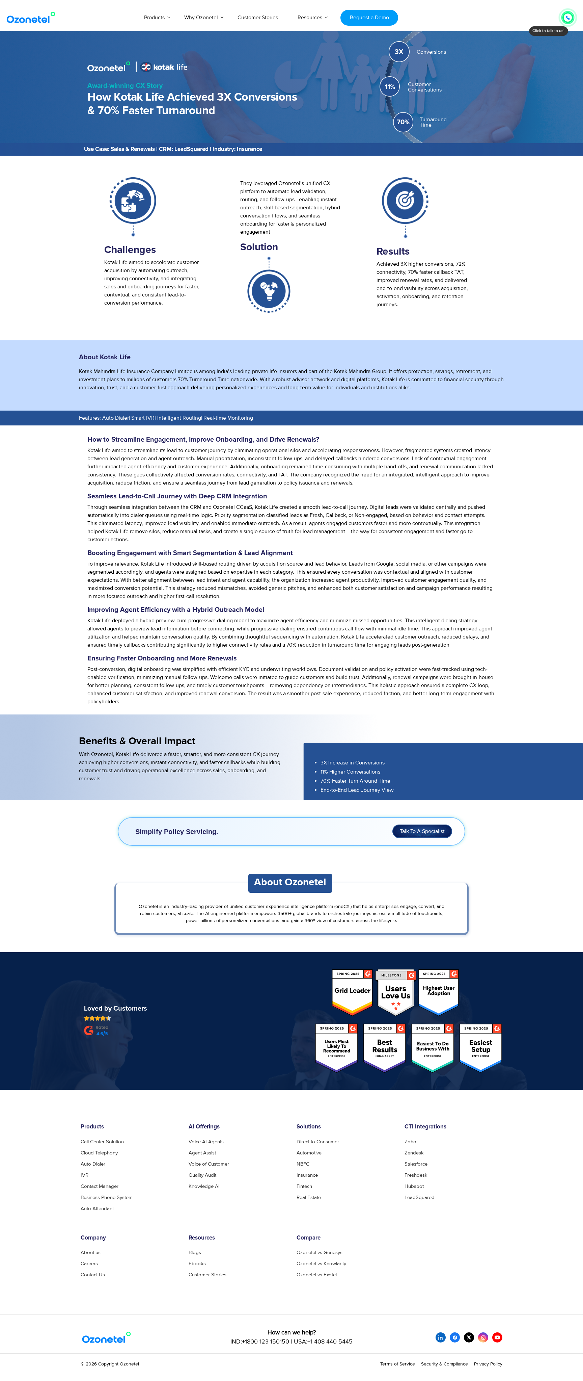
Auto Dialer (93, 1164)
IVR (84, 1175)
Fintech (304, 1186)
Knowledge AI (204, 1186)
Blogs (195, 1252)
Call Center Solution (102, 1141)
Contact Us (93, 1274)
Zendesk (414, 1152)
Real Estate (309, 1197)
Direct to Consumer (318, 1141)
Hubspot (414, 1186)
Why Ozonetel (201, 17)
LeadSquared (420, 1197)
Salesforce (416, 1164)
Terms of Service (397, 1364)
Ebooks (197, 1263)
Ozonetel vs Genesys (319, 1252)
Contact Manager (99, 1186)
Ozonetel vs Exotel (317, 1274)
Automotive (309, 1152)
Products (154, 17)
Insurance (307, 1175)
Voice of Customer (209, 1164)
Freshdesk (416, 1175)
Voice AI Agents (206, 1141)
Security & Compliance (444, 1364)
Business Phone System (107, 1197)
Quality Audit (202, 1175)
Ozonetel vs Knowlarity (321, 1263)
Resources (310, 17)
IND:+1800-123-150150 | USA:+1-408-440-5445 (291, 1342)
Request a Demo (369, 17)
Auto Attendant (97, 1208)
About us (91, 1252)
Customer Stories (258, 17)
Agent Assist (202, 1152)
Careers (89, 1263)
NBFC (303, 1164)
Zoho (410, 1141)
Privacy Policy (488, 1364)
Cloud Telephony (99, 1152)
